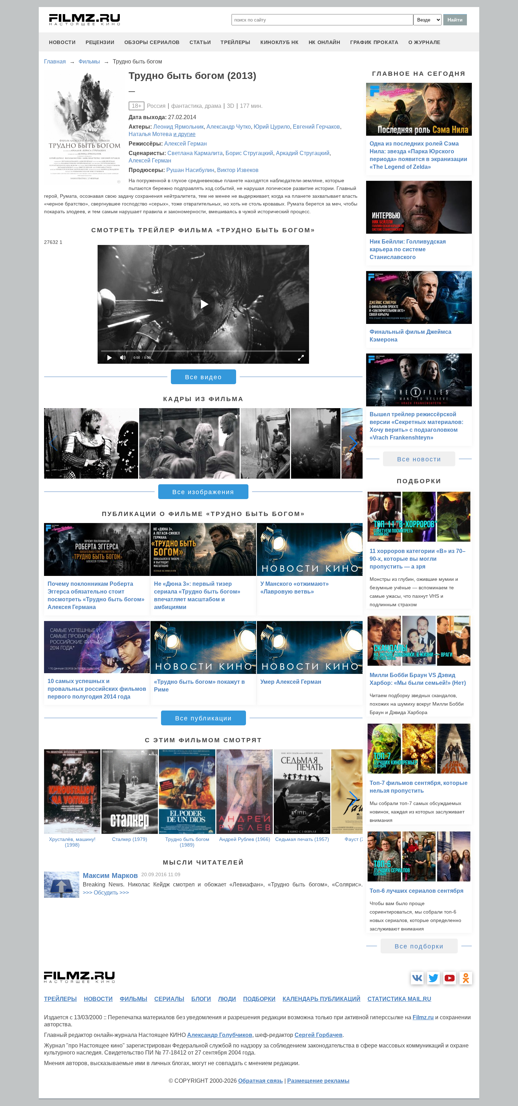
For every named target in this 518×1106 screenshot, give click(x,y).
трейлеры (236, 42)
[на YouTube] (449, 978)
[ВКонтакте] (417, 978)
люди (227, 999)
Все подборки (419, 946)
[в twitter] (433, 978)
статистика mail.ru (399, 999)
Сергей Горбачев (319, 1035)
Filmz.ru (423, 1017)
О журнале (424, 42)
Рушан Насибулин (190, 170)
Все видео (203, 377)
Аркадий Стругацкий (302, 153)
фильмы (133, 999)
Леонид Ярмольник (178, 127)
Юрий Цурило (272, 127)
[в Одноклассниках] (466, 978)
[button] (353, 443)
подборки (259, 999)
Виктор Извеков (238, 170)
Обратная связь (260, 1081)
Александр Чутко (228, 127)
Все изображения (203, 492)
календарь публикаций (321, 999)
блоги (201, 999)
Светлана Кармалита (195, 153)
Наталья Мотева (150, 134)
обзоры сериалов (152, 42)
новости (62, 42)
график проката (374, 42)
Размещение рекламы (318, 1081)
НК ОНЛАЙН (324, 42)
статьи (200, 42)
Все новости (419, 459)
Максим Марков (110, 875)
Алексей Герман (185, 144)
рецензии (100, 42)
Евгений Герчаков (316, 127)
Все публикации (203, 718)
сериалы (169, 999)
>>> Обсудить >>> (106, 893)
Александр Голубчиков (219, 1035)
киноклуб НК (279, 42)
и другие (184, 134)
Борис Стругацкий (249, 153)
